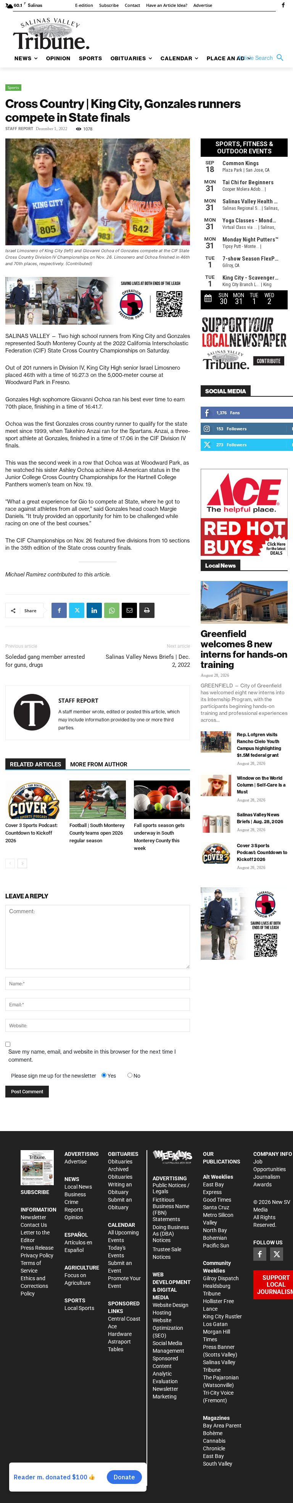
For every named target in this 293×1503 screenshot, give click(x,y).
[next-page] (22, 863)
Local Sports (79, 1308)
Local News (78, 1187)
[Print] (147, 610)
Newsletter (33, 1217)
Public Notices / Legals (171, 1188)
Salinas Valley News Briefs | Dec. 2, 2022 (148, 660)
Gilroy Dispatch (221, 1278)
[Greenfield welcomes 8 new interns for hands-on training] (244, 602)
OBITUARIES (123, 1154)
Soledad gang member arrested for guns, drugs (45, 660)
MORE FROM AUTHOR (98, 764)
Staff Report (19, 129)
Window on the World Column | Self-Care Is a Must (261, 785)
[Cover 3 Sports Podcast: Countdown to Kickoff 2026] (33, 799)
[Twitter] (76, 610)
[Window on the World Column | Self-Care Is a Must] (216, 785)
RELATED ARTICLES (35, 764)
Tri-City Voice (218, 1393)
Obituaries (120, 1162)
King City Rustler (222, 1316)
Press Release (37, 1248)
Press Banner (219, 1347)
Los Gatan (215, 1324)
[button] (262, 58)
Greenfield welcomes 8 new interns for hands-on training (244, 649)
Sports (13, 87)
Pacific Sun (216, 1245)
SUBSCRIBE (35, 1192)
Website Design (170, 1305)
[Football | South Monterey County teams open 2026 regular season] (97, 799)
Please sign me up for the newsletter (53, 1076)
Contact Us (34, 1225)
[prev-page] (10, 863)
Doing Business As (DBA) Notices (171, 1233)
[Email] (129, 610)
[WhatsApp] (111, 610)
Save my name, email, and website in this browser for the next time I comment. (92, 1055)
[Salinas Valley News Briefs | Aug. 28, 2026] (216, 822)
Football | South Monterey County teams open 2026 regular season (96, 832)
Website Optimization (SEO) (168, 1328)
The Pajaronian (221, 1377)
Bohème (212, 1433)
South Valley (217, 1464)
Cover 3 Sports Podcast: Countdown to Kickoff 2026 (31, 832)
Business (75, 1194)
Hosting (162, 1313)
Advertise (75, 1162)
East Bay (213, 1456)
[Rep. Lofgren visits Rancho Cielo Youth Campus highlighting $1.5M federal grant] (216, 742)
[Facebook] (283, 5)
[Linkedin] (94, 610)
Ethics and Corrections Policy (34, 1286)
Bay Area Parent (222, 1426)
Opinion (73, 1217)
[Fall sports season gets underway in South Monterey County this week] (162, 799)
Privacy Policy (37, 1255)
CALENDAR (121, 1225)
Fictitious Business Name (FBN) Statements (171, 1209)
